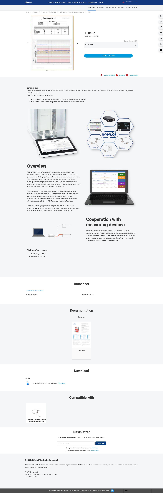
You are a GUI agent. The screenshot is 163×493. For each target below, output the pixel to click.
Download (121, 7)
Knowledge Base (92, 2)
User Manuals (133, 75)
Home (27, 12)
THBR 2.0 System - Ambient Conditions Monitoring (72, 12)
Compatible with (131, 7)
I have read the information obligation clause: (82, 450)
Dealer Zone (82, 2)
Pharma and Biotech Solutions (49, 12)
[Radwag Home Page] (28, 2)
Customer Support (60, 2)
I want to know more (108, 55)
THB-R (89, 12)
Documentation (110, 7)
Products (35, 12)
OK (112, 490)
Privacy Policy (105, 490)
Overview (91, 7)
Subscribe (101, 443)
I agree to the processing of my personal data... (80, 448)
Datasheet (100, 7)
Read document (94, 450)
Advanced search (109, 75)
